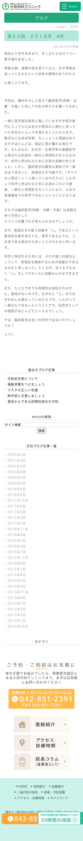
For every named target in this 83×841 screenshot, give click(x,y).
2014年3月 (16, 586)
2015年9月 (16, 563)
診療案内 (58, 786)
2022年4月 (16, 454)
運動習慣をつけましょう (26, 384)
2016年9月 (16, 534)
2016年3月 (16, 546)
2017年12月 (17, 500)
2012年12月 (17, 626)
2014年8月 (16, 574)
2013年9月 (16, 597)
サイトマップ (59, 797)
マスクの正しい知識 (22, 390)
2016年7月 (16, 540)
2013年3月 (16, 615)
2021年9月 (16, 460)
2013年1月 (16, 620)
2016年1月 (16, 552)
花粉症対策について (22, 378)
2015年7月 (16, 569)
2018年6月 (16, 489)
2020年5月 (16, 483)
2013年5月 (16, 609)
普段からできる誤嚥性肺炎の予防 (33, 401)
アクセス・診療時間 (31, 797)
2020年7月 (16, 477)
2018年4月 (16, 494)
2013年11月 (17, 592)
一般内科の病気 (27, 792)
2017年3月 (16, 517)
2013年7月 (16, 603)
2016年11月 (17, 529)
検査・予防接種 (54, 792)
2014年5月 (16, 580)
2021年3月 (16, 466)
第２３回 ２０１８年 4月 (35, 36)
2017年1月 (16, 523)
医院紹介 (40, 786)
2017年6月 (16, 512)
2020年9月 (16, 471)
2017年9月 (16, 506)
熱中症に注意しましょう (26, 395)
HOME (60, 27)
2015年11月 (17, 557)
